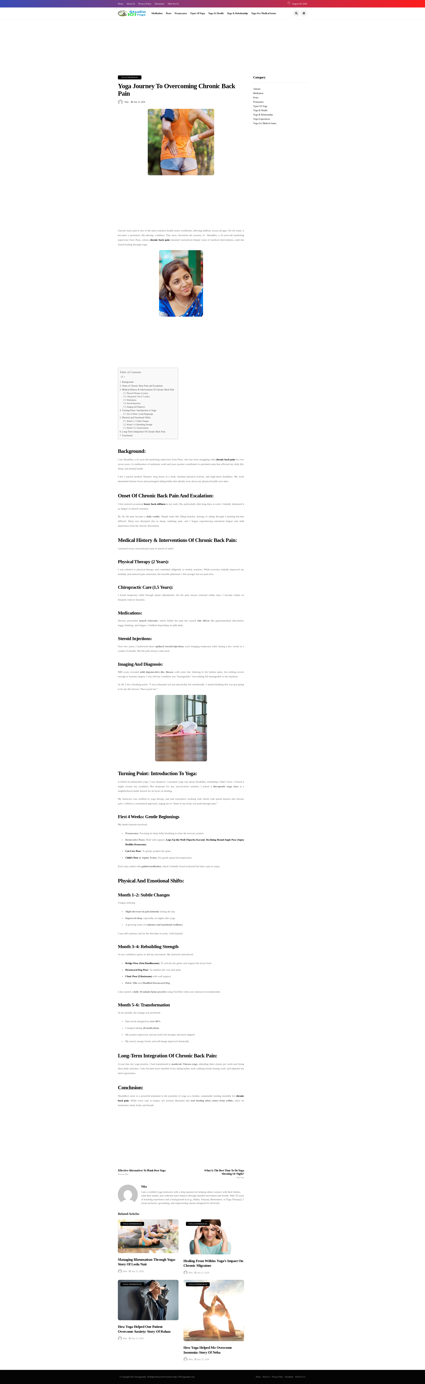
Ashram (256, 89)
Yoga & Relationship (237, 13)
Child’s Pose (131, 857)
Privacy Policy (144, 3)
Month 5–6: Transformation (137, 428)
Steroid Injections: (134, 403)
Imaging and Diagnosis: (136, 407)
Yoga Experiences (129, 77)
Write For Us (173, 3)
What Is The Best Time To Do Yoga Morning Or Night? (224, 1174)
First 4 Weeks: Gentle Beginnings (140, 414)
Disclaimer (159, 3)
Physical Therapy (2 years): (137, 393)
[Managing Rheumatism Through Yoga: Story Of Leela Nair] (148, 1236)
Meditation (157, 13)
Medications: (132, 400)
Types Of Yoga (197, 13)
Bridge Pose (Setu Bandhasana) (142, 963)
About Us (131, 3)
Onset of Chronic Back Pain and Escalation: (142, 386)
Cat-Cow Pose (133, 851)
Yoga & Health (215, 13)
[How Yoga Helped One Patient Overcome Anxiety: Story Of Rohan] (148, 1300)
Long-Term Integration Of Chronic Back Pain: (144, 431)
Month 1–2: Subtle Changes (138, 421)
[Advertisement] (99, 42)
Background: (128, 382)
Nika (126, 102)
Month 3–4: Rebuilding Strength (139, 424)
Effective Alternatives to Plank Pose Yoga (142, 1172)
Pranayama (181, 13)
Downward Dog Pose (136, 970)
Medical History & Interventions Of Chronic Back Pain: (148, 389)
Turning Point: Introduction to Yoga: (139, 410)
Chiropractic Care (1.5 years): (138, 396)
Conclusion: (127, 435)
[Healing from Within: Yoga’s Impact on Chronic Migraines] (213, 1236)
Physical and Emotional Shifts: (136, 417)
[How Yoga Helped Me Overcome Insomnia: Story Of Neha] (213, 1310)
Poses (168, 13)
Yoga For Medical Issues (263, 13)
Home (120, 3)
